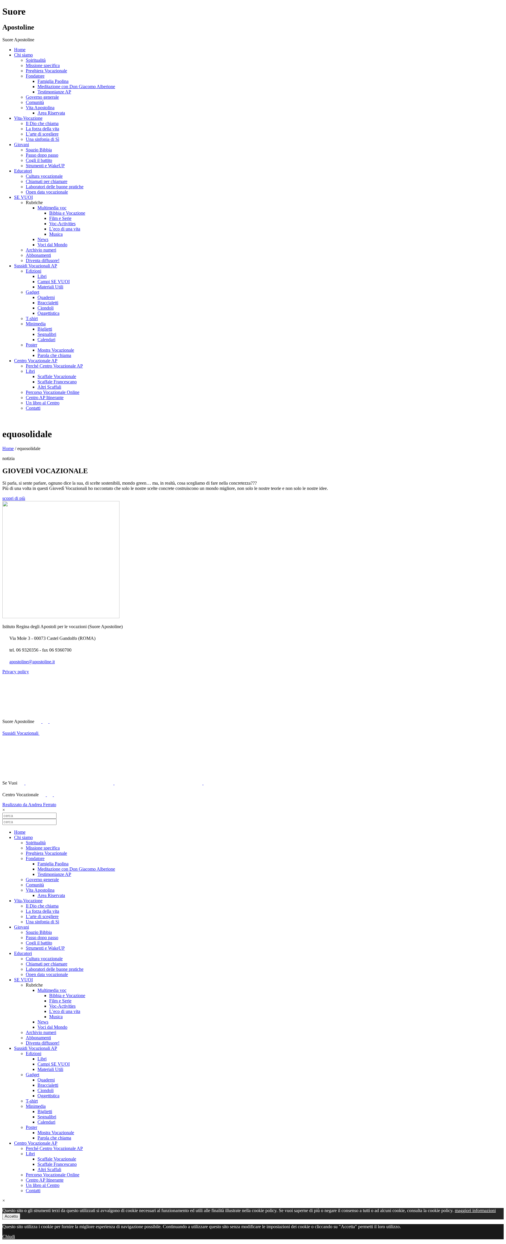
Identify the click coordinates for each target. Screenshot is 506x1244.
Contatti (33, 408)
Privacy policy (15, 671)
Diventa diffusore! (42, 260)
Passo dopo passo (42, 155)
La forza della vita (42, 128)
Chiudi (8, 1236)
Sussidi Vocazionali (21, 733)
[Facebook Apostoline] (38, 721)
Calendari (46, 339)
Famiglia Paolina (53, 81)
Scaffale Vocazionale (56, 376)
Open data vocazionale (47, 191)
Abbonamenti (38, 255)
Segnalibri (46, 334)
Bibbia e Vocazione (67, 213)
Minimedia (36, 323)
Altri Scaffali (49, 387)
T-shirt (32, 318)
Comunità (35, 102)
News (42, 239)
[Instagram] (57, 794)
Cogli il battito (39, 160)
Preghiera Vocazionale (46, 70)
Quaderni (46, 297)
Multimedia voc (51, 207)
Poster (31, 344)
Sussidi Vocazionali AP (35, 265)
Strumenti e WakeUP (45, 165)
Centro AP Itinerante (45, 397)
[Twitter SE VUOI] (69, 782)
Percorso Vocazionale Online (52, 392)
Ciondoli (45, 307)
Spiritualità (36, 60)
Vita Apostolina (40, 107)
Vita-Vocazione (28, 118)
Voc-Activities (62, 223)
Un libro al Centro (42, 402)
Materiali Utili (50, 286)
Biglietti (44, 329)
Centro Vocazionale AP (35, 360)
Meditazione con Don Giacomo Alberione (76, 86)
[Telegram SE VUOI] (247, 782)
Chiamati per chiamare (46, 181)
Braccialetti (47, 302)
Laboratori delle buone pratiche (54, 186)
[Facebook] (43, 794)
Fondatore (35, 76)
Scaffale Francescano (57, 381)
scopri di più (13, 498)
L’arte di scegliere (42, 133)
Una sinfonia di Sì (42, 139)
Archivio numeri (41, 249)
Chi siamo (23, 54)
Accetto (11, 1216)
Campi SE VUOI (53, 281)
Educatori (23, 170)
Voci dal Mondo (52, 244)
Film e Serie (60, 218)
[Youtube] (45, 721)
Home (19, 49)
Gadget (32, 292)
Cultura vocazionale (44, 176)
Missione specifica (43, 65)
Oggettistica (48, 313)
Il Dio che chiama (42, 123)
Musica (56, 234)
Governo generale (42, 97)
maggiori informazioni (475, 1210)
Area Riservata (51, 112)
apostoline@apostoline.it (32, 661)
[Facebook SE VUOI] (21, 782)
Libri (42, 276)
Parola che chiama (54, 355)
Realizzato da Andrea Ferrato (29, 804)
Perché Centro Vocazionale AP (54, 365)
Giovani (21, 144)
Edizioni (33, 271)
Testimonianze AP (54, 91)
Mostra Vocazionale (55, 350)
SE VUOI (23, 197)
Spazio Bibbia (39, 149)
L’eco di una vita (64, 228)
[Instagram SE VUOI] (93, 721)
